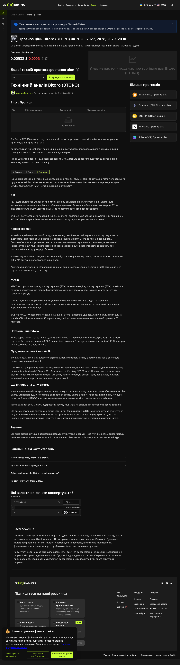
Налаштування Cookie (165, 655)
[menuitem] (3, 12)
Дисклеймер (146, 655)
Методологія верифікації (156, 615)
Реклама (104, 5)
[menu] (3, 21)
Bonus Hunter (83, 5)
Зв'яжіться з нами (158, 608)
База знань (138, 604)
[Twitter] (162, 583)
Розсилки (70, 5)
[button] (68, 457)
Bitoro (21, 14)
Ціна (13, 14)
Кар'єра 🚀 (121, 606)
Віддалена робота (158, 604)
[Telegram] (171, 583)
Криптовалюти (140, 608)
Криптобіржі (139, 613)
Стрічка (61, 5)
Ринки (93, 5)
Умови (107, 655)
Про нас (120, 602)
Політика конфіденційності (125, 655)
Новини (137, 599)
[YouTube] (166, 583)
